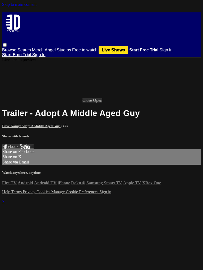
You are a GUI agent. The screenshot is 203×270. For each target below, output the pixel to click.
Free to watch (85, 50)
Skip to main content (19, 4)
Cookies (43, 192)
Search (24, 50)
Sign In (38, 54)
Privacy (29, 192)
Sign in (166, 50)
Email (29, 146)
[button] (5, 45)
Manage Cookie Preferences (75, 192)
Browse (9, 50)
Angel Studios (58, 50)
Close (87, 100)
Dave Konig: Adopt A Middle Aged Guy (31, 126)
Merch (38, 50)
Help (6, 192)
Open (97, 100)
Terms (17, 192)
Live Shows (113, 50)
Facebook (11, 146)
